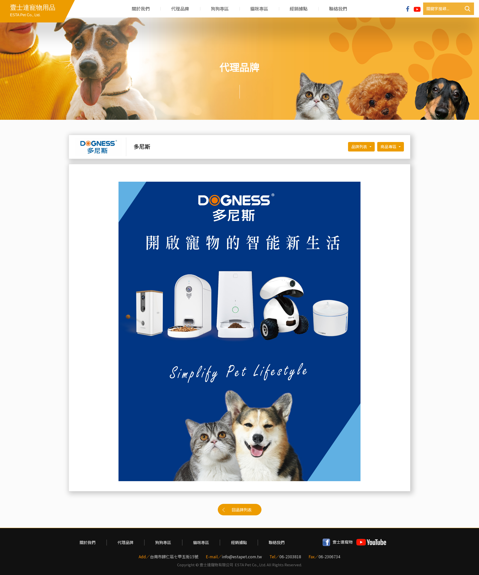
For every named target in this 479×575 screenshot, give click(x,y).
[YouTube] (417, 9)
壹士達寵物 (343, 542)
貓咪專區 (259, 8)
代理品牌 (180, 8)
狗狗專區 (220, 8)
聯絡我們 (338, 8)
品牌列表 (359, 146)
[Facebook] (407, 8)
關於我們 (141, 8)
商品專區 (389, 146)
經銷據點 (299, 8)
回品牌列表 (242, 509)
